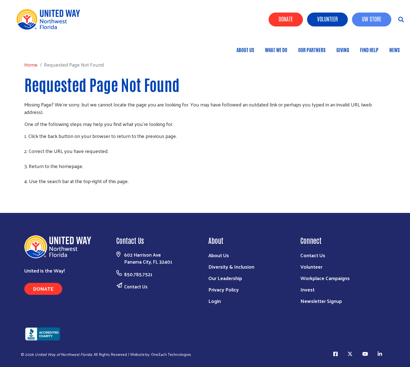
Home (33, 47)
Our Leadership (225, 278)
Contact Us (136, 286)
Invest (307, 289)
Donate (286, 18)
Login (214, 300)
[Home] (50, 19)
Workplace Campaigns (325, 278)
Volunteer (327, 18)
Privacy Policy (223, 289)
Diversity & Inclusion (231, 266)
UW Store (371, 18)
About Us (245, 49)
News (394, 49)
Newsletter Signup (321, 300)
